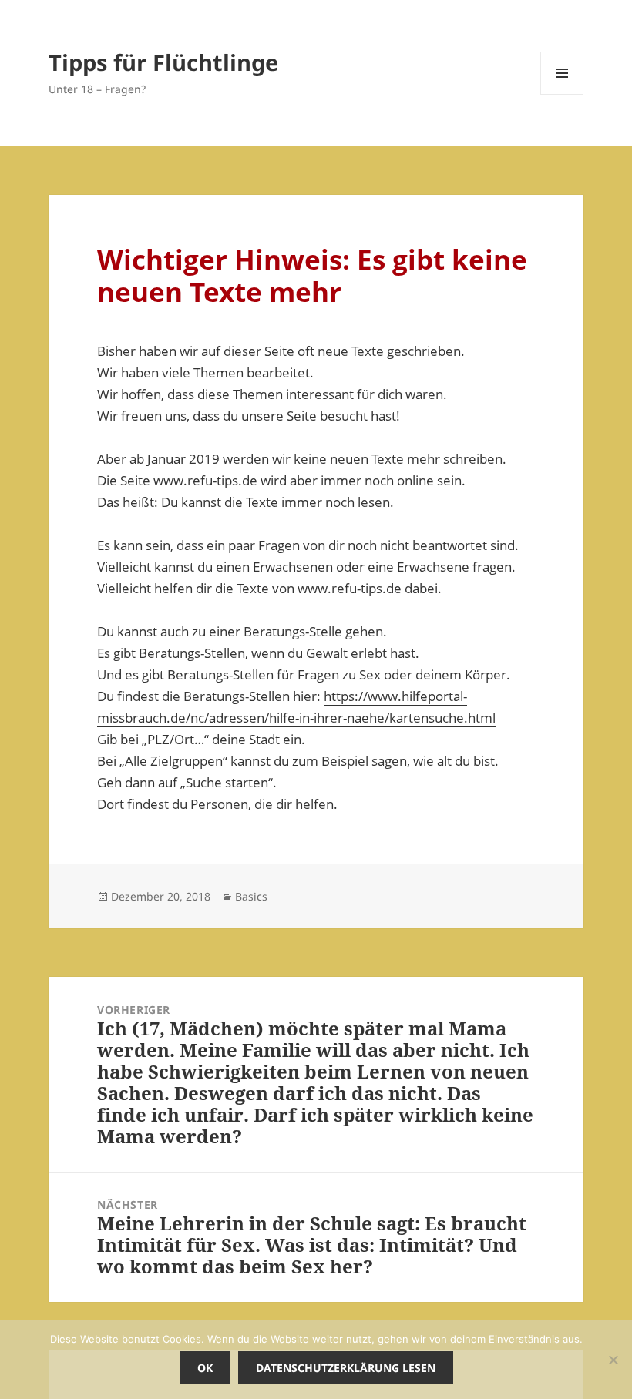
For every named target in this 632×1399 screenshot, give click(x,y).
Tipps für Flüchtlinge (163, 62)
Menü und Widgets (562, 94)
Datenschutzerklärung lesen (345, 1367)
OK (205, 1367)
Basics (251, 896)
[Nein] (612, 1359)
